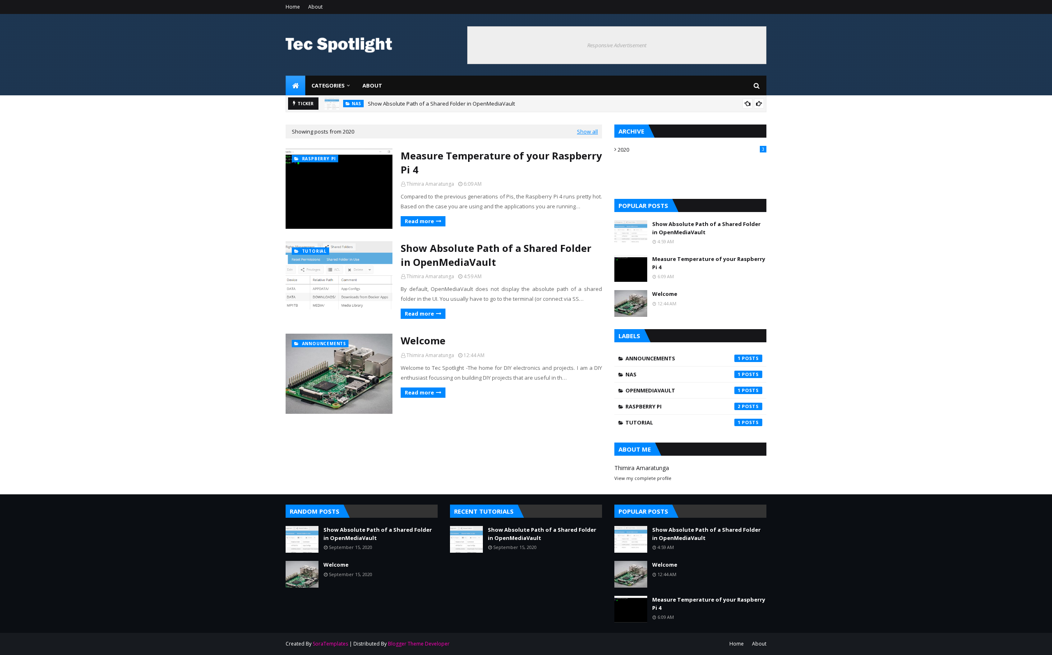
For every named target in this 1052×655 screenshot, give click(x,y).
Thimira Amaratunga (430, 183)
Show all (587, 131)
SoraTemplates (330, 643)
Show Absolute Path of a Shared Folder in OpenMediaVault (441, 103)
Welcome (423, 340)
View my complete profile (642, 478)
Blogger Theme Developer (419, 643)
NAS (683, 374)
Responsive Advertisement (616, 45)
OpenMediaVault (683, 390)
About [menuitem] (372, 85)
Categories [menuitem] (328, 85)
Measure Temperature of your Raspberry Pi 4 (501, 162)
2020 (691, 149)
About (315, 6)
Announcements (683, 358)
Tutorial (683, 422)
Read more (419, 221)
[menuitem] (295, 85)
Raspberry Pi (683, 406)
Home (293, 6)
